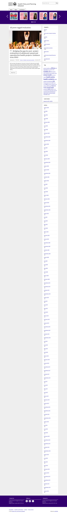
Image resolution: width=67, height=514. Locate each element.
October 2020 (46, 250)
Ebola (51, 71)
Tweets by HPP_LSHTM (47, 101)
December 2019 (47, 282)
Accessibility (11, 509)
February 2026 (47, 122)
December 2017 (47, 366)
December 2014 (47, 439)
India (46, 84)
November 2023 (47, 162)
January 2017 (46, 403)
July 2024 (45, 147)
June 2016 (46, 429)
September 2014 (47, 450)
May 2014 (46, 461)
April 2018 (46, 352)
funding (50, 73)
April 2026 (46, 118)
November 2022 (47, 173)
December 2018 (47, 326)
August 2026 (46, 107)
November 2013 (47, 480)
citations (51, 69)
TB (54, 91)
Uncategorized (47, 58)
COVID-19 (46, 71)
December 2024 (47, 136)
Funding (24, 60)
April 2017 (46, 392)
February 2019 (47, 319)
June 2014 (46, 458)
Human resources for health (48, 82)
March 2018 (46, 355)
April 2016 (46, 432)
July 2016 (45, 425)
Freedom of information (18, 509)
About (16, 9)
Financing (47, 73)
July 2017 (45, 381)
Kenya (56, 84)
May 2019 (46, 308)
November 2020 (47, 246)
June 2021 (46, 220)
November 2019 (47, 286)
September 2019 (47, 293)
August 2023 (46, 166)
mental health (50, 87)
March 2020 (46, 275)
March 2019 (46, 315)
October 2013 (46, 483)
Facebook (33, 501)
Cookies (25, 509)
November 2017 (47, 370)
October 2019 (46, 290)
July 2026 (45, 111)
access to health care (47, 68)
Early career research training (50, 33)
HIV (54, 81)
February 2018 (47, 359)
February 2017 (47, 399)
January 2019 (46, 323)
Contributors (22, 9)
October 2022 (46, 177)
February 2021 (47, 235)
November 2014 (47, 443)
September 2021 (47, 209)
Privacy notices (31, 509)
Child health (45, 69)
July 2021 (45, 217)
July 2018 (45, 341)
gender (53, 73)
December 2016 (47, 407)
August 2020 (46, 257)
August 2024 (46, 144)
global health (47, 75)
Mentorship (46, 51)
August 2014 (46, 454)
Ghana (56, 73)
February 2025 (47, 133)
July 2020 (45, 261)
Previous (7, 16)
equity (44, 73)
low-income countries (30, 60)
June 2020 (46, 264)
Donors (21, 60)
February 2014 (47, 469)
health (44, 77)
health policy (46, 40)
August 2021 (46, 213)
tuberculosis (45, 93)
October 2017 (46, 374)
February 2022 (47, 198)
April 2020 (46, 271)
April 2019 (46, 312)
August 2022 (46, 180)
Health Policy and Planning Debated (27, 5)
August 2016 (46, 421)
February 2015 (47, 436)
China (49, 69)
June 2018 (46, 345)
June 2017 (46, 385)
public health (51, 90)
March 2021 (46, 231)
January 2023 (46, 169)
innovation (49, 84)
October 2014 (46, 447)
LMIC (48, 85)
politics (52, 89)
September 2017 (47, 377)
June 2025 (46, 125)
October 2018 (46, 334)
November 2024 (47, 140)
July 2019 (45, 301)
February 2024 (47, 158)
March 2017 (46, 396)
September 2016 (47, 418)
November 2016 (47, 410)
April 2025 (46, 129)
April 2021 (46, 228)
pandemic (45, 89)
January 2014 (46, 472)
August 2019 (46, 297)
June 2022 (46, 187)
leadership (45, 85)
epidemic (54, 71)
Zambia (48, 94)
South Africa (52, 91)
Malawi (50, 85)
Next (60, 16)
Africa (53, 68)
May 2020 (46, 268)
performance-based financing (50, 55)
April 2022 (46, 191)
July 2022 (45, 184)
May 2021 (46, 224)
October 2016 (46, 414)
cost (53, 69)
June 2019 (46, 304)
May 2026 (46, 114)
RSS (27, 501)
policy (49, 89)
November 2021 (47, 206)
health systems (47, 44)
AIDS (56, 68)
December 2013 (47, 476)
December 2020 (47, 242)
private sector (47, 90)
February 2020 (47, 279)
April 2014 (46, 465)
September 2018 (47, 337)
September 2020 (47, 253)
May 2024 (46, 151)
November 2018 (47, 330)
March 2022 (46, 195)
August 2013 (46, 491)
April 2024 (46, 155)
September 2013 (47, 487)
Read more (13, 72)
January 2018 (46, 363)
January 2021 (46, 239)
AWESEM (56, 511)
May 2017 (46, 388)
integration (53, 84)
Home (11, 9)
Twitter (30, 501)
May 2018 (46, 348)
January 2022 (46, 202)
